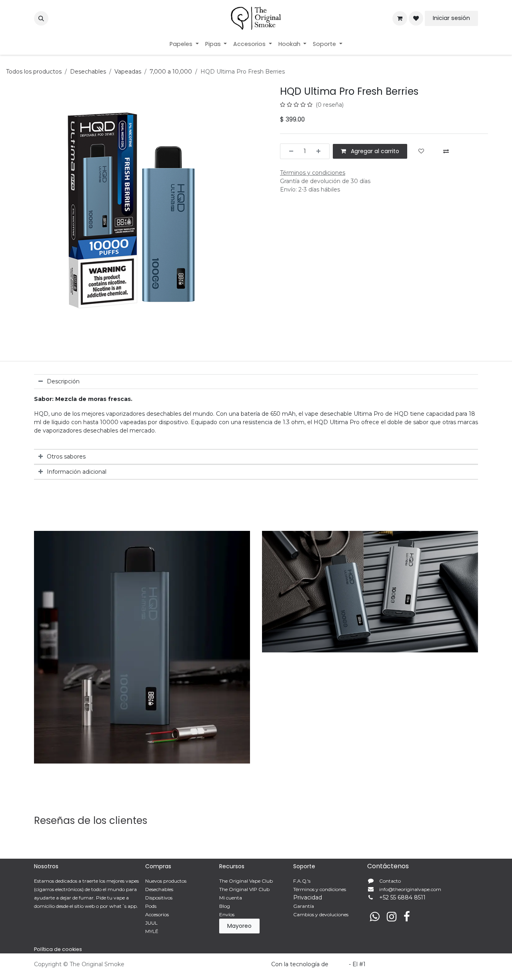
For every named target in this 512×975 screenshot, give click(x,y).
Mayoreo (239, 926)
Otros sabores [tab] (66, 456)
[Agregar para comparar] (446, 151)
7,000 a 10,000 (171, 71)
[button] (41, 18)
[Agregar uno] (320, 151)
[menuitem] (184, 44)
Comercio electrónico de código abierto (422, 964)
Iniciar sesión (451, 18)
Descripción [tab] (63, 381)
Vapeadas (127, 71)
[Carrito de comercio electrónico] (399, 18)
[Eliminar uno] (288, 151)
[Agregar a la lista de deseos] (421, 151)
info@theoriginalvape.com (410, 889)
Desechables (88, 71)
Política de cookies (58, 949)
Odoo (339, 964)
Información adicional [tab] (76, 471)
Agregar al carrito (374, 151)
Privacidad (307, 897)
